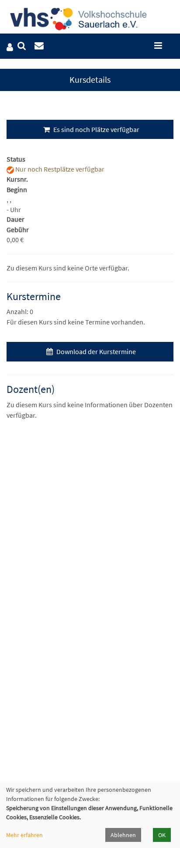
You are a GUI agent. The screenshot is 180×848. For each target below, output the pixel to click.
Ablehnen (123, 835)
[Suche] (21, 46)
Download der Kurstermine (95, 351)
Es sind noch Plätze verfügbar (95, 129)
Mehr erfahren (24, 835)
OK (162, 835)
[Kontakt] (39, 46)
